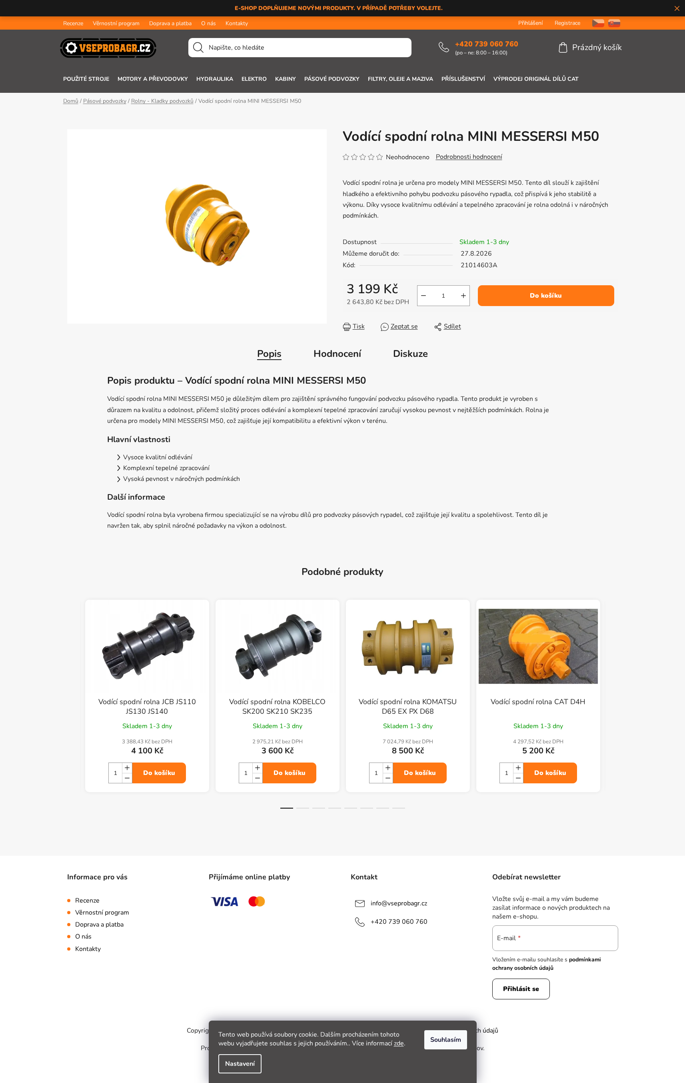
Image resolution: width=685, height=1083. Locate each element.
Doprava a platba (170, 23)
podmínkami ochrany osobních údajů (546, 963)
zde (399, 1043)
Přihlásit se (521, 989)
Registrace (567, 23)
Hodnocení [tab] (337, 353)
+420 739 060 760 (486, 44)
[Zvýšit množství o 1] (463, 296)
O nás (208, 23)
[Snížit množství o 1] (423, 296)
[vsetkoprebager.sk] (614, 23)
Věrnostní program (116, 23)
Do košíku (546, 295)
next (611, 711)
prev (73, 711)
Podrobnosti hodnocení (469, 156)
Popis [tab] (269, 353)
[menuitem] (86, 79)
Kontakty (237, 23)
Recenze (73, 23)
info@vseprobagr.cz (399, 903)
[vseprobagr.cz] (595, 23)
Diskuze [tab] (410, 353)
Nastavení (240, 1063)
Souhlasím (445, 1039)
